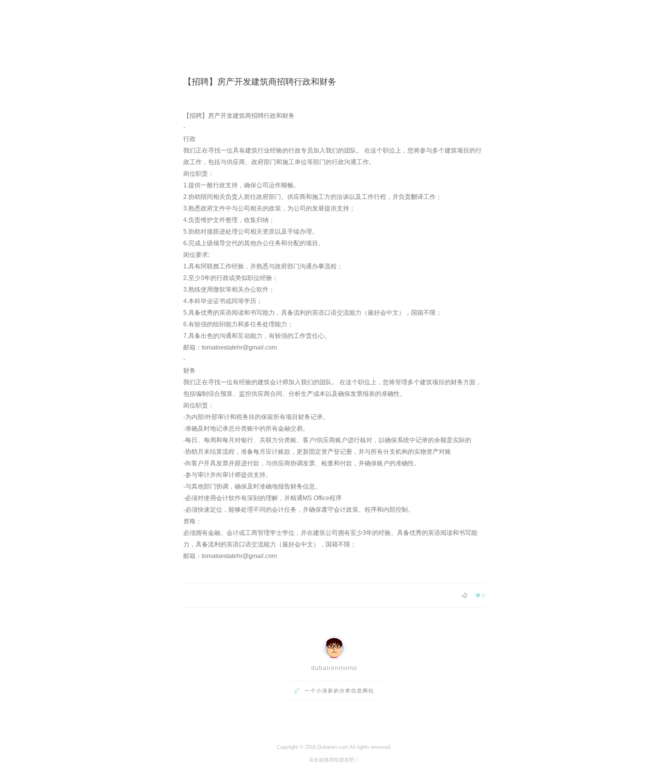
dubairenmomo (334, 668)
